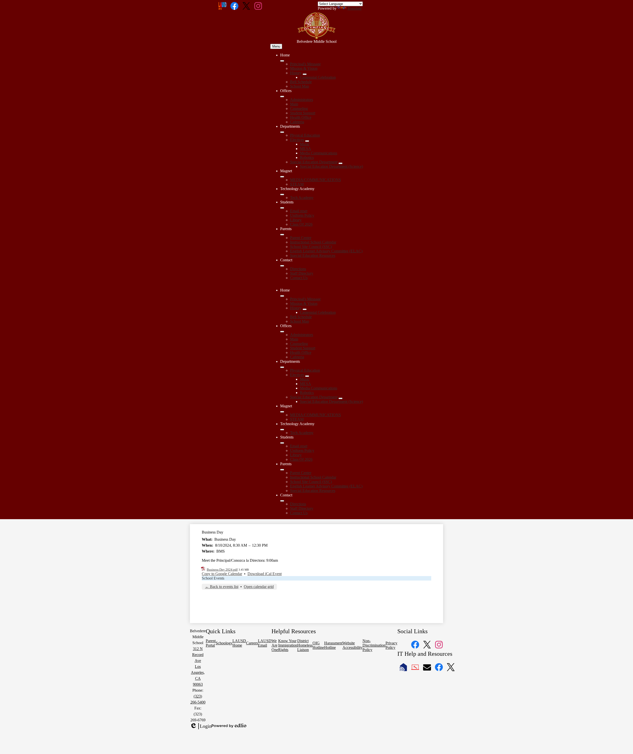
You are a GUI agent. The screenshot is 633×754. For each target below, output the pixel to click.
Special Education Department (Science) (331, 166)
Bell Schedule (301, 82)
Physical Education (305, 135)
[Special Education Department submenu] (340, 163)
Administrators (301, 99)
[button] (282, 296)
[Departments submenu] (282, 132)
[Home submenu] (282, 61)
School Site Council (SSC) (311, 246)
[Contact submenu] (282, 266)
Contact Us (299, 278)
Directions (298, 269)
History (296, 73)
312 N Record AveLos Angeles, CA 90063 (198, 666)
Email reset (298, 211)
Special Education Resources (312, 255)
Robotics (307, 157)
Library (296, 220)
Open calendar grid (259, 586)
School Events (213, 578)
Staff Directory (301, 273)
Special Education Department (314, 162)
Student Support (302, 113)
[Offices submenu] (282, 96)
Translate (354, 8)
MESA (305, 148)
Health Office (300, 117)
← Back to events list (221, 586)
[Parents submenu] (282, 234)
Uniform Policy (302, 215)
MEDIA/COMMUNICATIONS (315, 180)
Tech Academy (302, 197)
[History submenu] (305, 74)
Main (294, 104)
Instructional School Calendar (313, 242)
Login (201, 726)
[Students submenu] (282, 208)
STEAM (297, 184)
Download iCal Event (265, 574)
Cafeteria (297, 122)
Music (305, 144)
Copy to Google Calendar (222, 574)
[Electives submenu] (307, 141)
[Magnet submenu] (282, 176)
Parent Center (300, 238)
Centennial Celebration (318, 77)
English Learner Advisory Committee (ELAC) (326, 251)
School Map (299, 86)
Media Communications (318, 153)
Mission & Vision (303, 68)
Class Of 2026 (301, 224)
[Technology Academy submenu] (282, 194)
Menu (276, 46)
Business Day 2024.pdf (222, 569)
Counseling (299, 108)
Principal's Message (305, 64)
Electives (297, 140)
